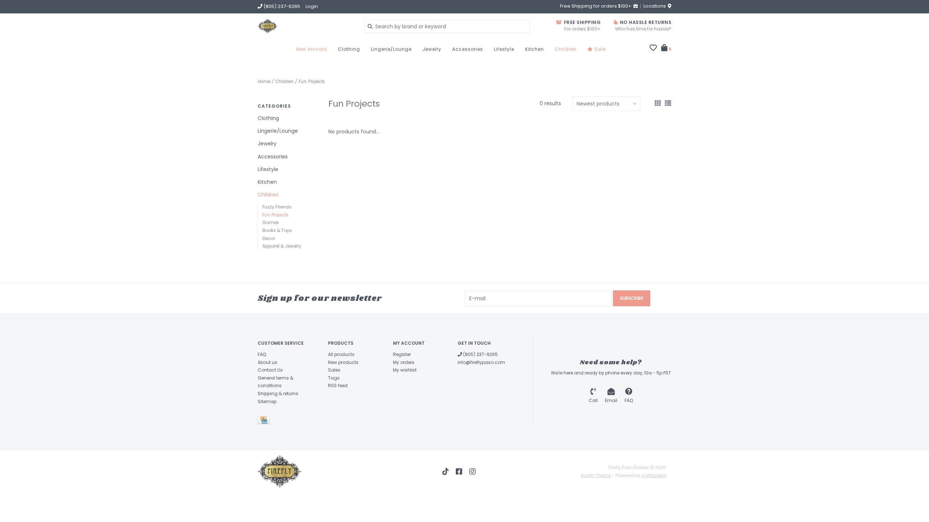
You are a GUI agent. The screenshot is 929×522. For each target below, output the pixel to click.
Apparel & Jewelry (281, 246)
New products (343, 362)
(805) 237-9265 (480, 354)
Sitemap (267, 401)
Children (566, 49)
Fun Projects (312, 81)
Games (270, 222)
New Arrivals (311, 49)
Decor (268, 238)
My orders (403, 362)
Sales (334, 370)
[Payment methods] (265, 421)
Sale (599, 49)
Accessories (467, 49)
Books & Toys (277, 230)
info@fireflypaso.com (481, 362)
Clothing (349, 49)
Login (312, 6)
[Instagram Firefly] (472, 471)
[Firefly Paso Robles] (305, 26)
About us (267, 362)
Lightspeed (654, 475)
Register (402, 354)
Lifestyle (504, 49)
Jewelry (431, 49)
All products (341, 354)
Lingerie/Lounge (391, 49)
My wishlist (405, 370)
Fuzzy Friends (276, 207)
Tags (334, 378)
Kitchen (534, 49)
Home (264, 81)
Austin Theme (596, 475)
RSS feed (338, 385)
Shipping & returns (278, 393)
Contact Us (270, 370)
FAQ (262, 354)
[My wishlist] (653, 48)
